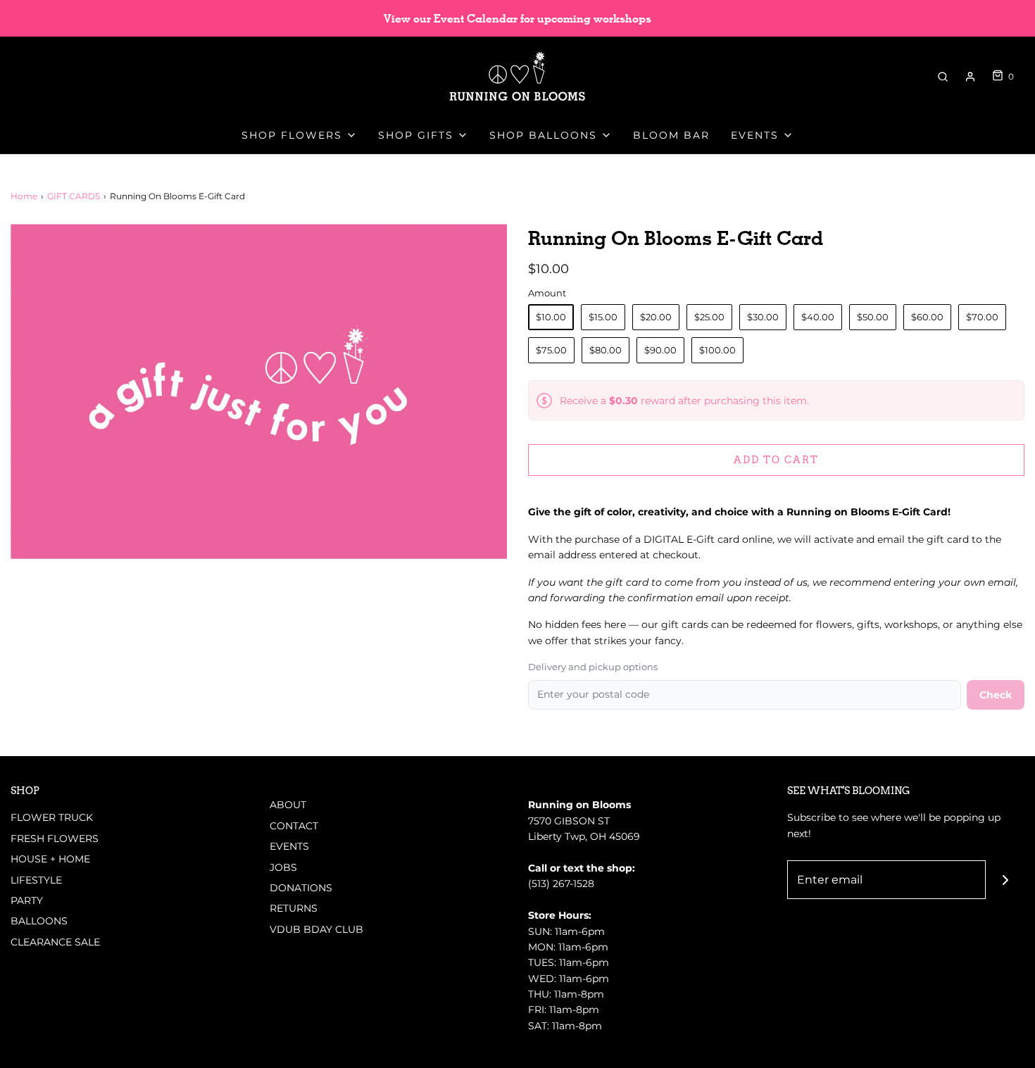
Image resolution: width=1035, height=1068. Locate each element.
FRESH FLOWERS (55, 838)
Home (24, 196)
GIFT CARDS (73, 196)
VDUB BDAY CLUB (316, 929)
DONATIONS (301, 887)
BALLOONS (39, 921)
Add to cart (776, 459)
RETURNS (294, 908)
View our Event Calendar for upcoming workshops (517, 18)
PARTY (27, 900)
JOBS (283, 867)
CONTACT (294, 825)
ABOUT (288, 804)
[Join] (1005, 879)
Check (995, 695)
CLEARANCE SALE (55, 942)
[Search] (942, 76)
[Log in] (970, 76)
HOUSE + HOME (50, 859)
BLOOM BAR (671, 135)
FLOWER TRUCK (52, 817)
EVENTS (289, 846)
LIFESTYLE (36, 880)
